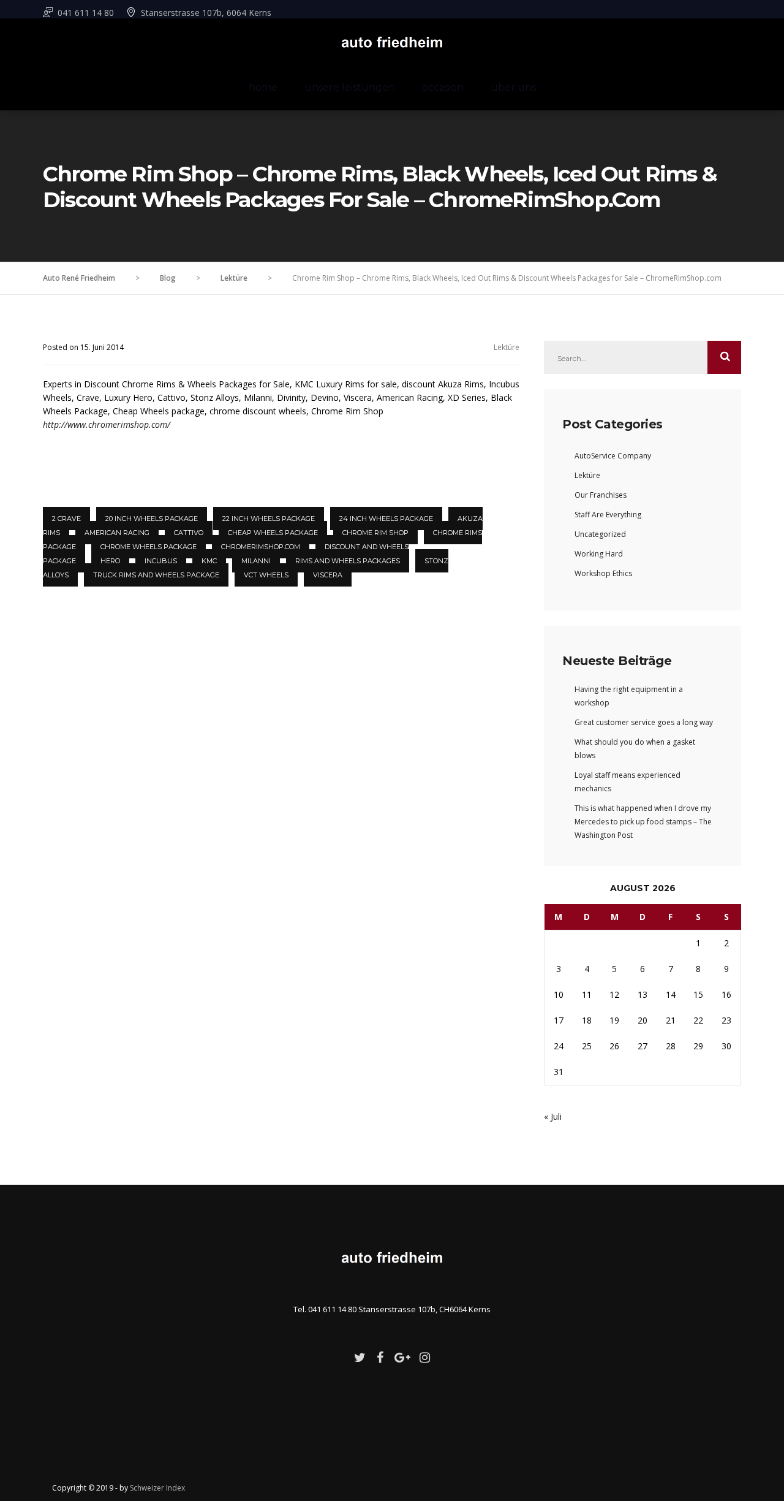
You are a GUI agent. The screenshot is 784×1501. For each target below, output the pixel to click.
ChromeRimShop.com (260, 546)
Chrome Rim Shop (375, 532)
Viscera (327, 575)
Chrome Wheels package (148, 546)
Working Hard (599, 554)
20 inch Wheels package (151, 518)
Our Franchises (601, 495)
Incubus (161, 561)
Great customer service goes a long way (644, 722)
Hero (110, 561)
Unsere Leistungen (349, 87)
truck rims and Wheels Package (156, 575)
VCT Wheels (266, 575)
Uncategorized (600, 534)
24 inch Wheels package (386, 518)
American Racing (117, 532)
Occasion (443, 87)
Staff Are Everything (608, 514)
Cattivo (188, 532)
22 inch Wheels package (268, 518)
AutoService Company (613, 455)
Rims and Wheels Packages (347, 561)
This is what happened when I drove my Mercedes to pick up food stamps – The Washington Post (643, 821)
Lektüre (506, 347)
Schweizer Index (157, 1488)
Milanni (256, 561)
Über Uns (513, 87)
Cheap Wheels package (273, 532)
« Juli (553, 1116)
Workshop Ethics (603, 573)
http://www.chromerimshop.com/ (106, 424)
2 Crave (66, 518)
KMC (209, 561)
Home (263, 87)
